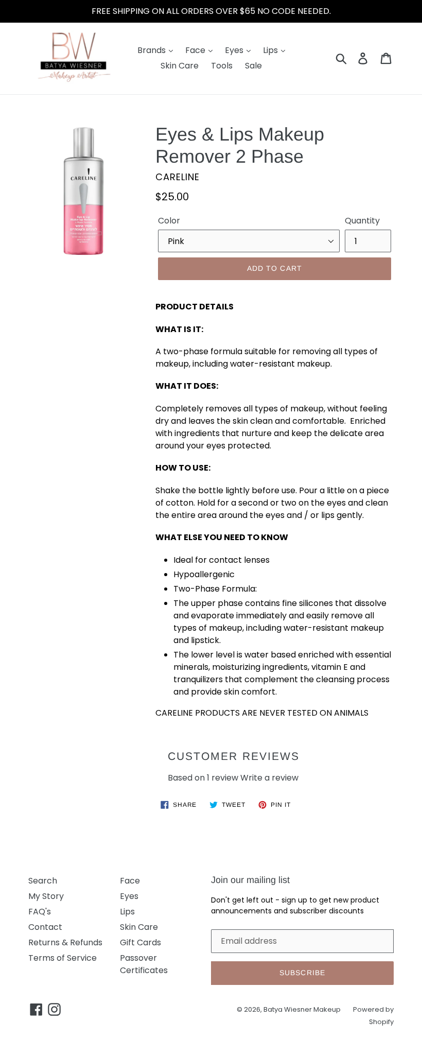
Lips (271, 50)
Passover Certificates (144, 964)
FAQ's (39, 911)
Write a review (269, 778)
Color (169, 221)
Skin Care (180, 66)
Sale (253, 66)
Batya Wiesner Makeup (302, 1009)
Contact (45, 927)
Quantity (362, 221)
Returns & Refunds (65, 942)
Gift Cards (140, 942)
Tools (222, 66)
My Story (46, 896)
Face (196, 50)
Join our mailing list (250, 880)
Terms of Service (62, 958)
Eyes (235, 50)
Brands (152, 50)
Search (42, 881)
